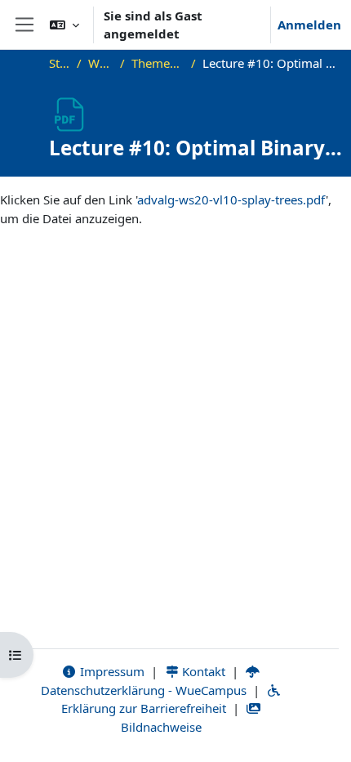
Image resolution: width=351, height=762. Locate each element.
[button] (64, 24)
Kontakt (202, 671)
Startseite (59, 63)
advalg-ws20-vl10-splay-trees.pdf (231, 199)
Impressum (110, 671)
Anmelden (309, 24)
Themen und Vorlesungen (157, 63)
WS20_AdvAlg (100, 63)
